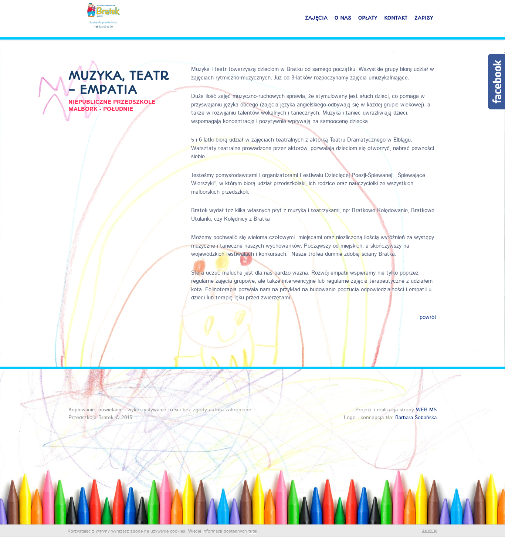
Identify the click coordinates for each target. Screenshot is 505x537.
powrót (428, 317)
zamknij (429, 530)
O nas (343, 18)
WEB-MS (426, 409)
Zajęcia (316, 18)
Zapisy (423, 18)
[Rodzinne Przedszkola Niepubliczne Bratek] (103, 16)
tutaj (252, 531)
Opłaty (367, 18)
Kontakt (395, 18)
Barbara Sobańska (416, 417)
